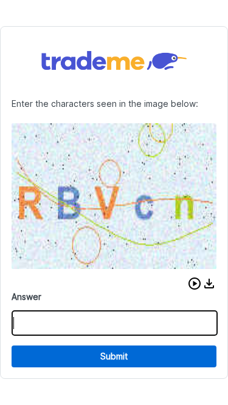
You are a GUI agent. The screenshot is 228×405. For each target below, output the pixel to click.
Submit (114, 356)
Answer (26, 296)
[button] (194, 283)
